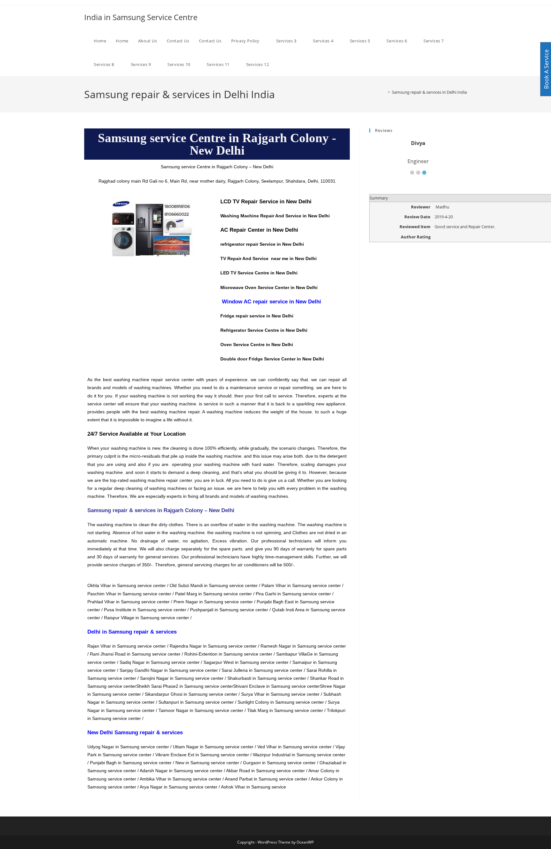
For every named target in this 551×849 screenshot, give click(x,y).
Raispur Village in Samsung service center (146, 617)
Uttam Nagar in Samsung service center (213, 746)
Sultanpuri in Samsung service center (196, 702)
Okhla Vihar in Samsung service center (126, 585)
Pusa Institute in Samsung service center (145, 609)
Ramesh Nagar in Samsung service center (303, 646)
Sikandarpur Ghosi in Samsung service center (191, 694)
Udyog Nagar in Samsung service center (128, 746)
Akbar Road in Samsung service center (265, 770)
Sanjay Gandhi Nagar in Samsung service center (169, 670)
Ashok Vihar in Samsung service (254, 786)
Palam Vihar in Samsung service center (301, 585)
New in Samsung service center (207, 762)
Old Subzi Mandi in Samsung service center (214, 585)
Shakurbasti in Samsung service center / (268, 678)
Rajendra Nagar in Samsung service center (213, 646)
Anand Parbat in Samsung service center (266, 778)
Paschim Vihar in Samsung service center (129, 593)
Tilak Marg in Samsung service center (285, 710)
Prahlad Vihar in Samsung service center (128, 601)
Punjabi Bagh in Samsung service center (131, 762)
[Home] (384, 92)
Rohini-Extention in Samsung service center (228, 654)
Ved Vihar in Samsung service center (294, 746)
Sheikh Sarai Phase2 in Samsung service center (184, 686)
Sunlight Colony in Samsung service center (281, 702)
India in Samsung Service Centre (140, 17)
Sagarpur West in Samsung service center (246, 662)
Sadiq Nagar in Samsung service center (160, 662)
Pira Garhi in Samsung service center (293, 593)
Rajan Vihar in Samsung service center (126, 646)
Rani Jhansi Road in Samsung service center (135, 654)
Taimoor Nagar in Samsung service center (200, 710)
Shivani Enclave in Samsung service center (276, 686)
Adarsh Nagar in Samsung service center (181, 770)
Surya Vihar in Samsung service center (280, 694)
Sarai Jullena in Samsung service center (262, 670)
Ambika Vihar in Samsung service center (180, 778)
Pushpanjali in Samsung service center (229, 609)
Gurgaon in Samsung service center (279, 762)
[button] (412, 173)
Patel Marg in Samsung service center (213, 593)
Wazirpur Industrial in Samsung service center (299, 754)
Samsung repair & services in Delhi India (429, 92)
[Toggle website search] (287, 64)
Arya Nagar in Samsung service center (178, 786)
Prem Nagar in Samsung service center (213, 601)
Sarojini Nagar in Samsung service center (182, 678)
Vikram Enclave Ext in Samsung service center (202, 754)
